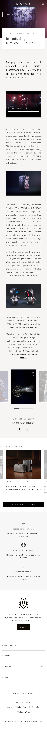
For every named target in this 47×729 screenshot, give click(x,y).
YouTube (18, 707)
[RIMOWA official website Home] (24, 4)
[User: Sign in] (43, 4)
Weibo (27, 712)
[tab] (16, 408)
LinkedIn (38, 707)
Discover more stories (23, 505)
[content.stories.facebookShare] (19, 429)
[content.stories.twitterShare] (27, 429)
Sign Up (23, 627)
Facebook (26, 707)
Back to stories (14, 15)
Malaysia (18, 693)
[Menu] (4, 4)
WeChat (20, 712)
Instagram (9, 707)
